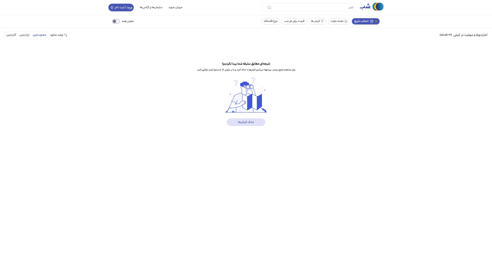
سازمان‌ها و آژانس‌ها (151, 7)
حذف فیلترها (246, 122)
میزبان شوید (175, 7)
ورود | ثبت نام (123, 7)
